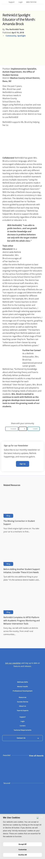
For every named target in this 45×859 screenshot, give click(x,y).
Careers (22, 726)
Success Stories (22, 702)
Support (12, 2)
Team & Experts (22, 710)
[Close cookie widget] (40, 818)
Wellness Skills (22, 682)
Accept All (22, 844)
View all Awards (36, 755)
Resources (22, 697)
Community (11, 35)
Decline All (22, 855)
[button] (11, 429)
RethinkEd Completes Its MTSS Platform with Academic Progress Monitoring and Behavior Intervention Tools (21, 620)
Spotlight (21, 35)
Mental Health (22, 686)
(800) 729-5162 (31, 2)
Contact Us (21, 738)
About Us (22, 706)
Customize (22, 849)
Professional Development (22, 691)
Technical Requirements (22, 730)
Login (21, 2)
